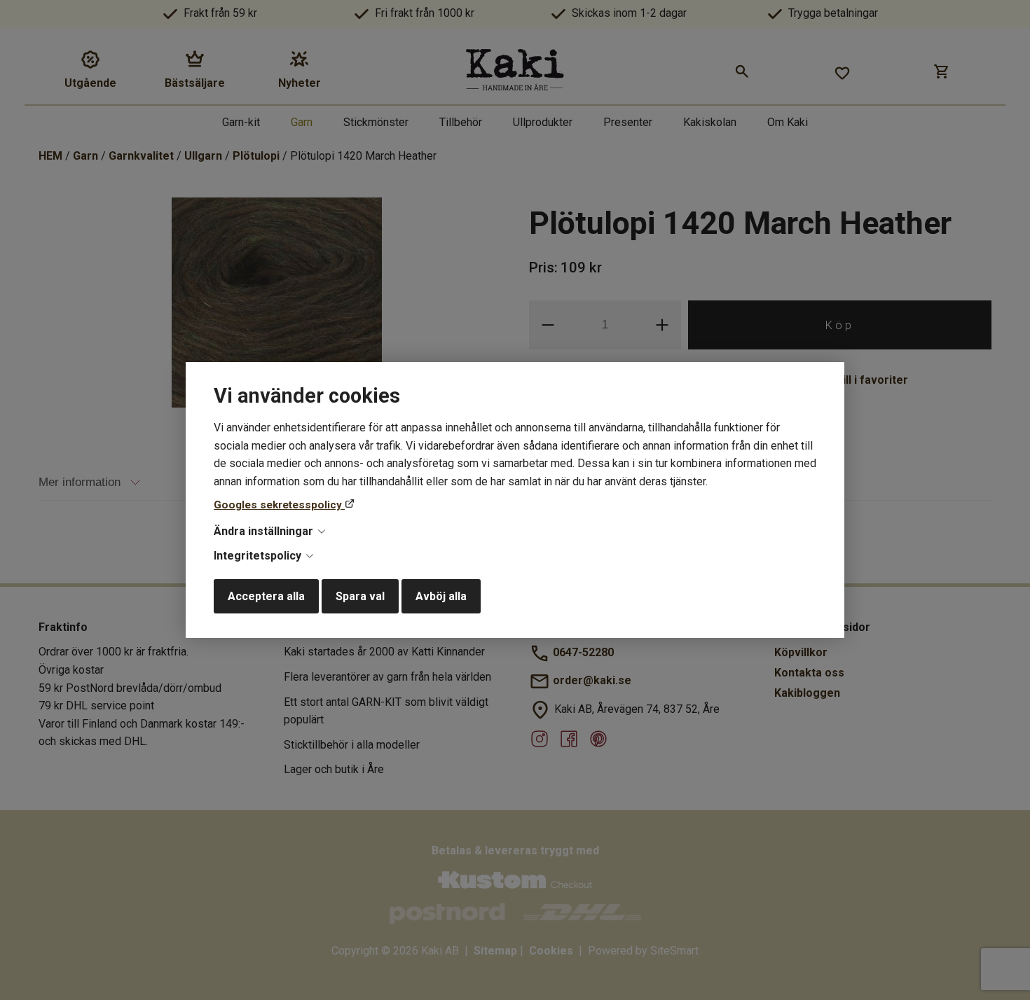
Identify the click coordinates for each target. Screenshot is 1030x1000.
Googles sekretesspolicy (279, 505)
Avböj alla (441, 596)
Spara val (360, 596)
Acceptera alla (266, 596)
